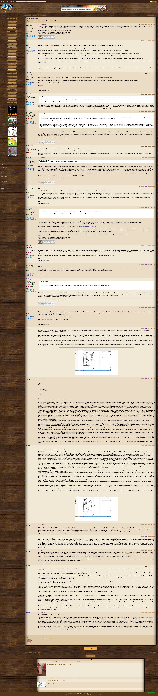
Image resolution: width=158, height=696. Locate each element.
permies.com (12, 92)
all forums (12, 102)
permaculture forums (12, 18)
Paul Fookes (28, 24)
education (12, 70)
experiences (12, 76)
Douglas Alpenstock (30, 145)
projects (12, 86)
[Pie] (11, 1)
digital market (12, 89)
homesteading (12, 31)
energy (12, 34)
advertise (63, 694)
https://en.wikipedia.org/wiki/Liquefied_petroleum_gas (86, 226)
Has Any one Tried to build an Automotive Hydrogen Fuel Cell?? (63, 661)
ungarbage (12, 47)
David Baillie (28, 93)
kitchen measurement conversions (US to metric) (60, 664)
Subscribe (7, 1)
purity (12, 44)
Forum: (28, 18)
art (12, 60)
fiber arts (12, 57)
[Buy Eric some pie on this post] (146, 73)
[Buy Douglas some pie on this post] (146, 146)
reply (90, 648)
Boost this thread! (91, 656)
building (12, 28)
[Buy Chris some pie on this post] (146, 40)
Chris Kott (28, 40)
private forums (12, 99)
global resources (12, 79)
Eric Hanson (28, 72)
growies (12, 21)
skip (12, 73)
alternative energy (34, 18)
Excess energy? (51, 683)
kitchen (12, 41)
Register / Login (153, 1)
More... (90, 688)
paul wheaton (93, 694)
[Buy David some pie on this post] (146, 94)
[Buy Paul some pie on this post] (146, 24)
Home (2, 1)
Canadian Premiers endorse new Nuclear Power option (61, 678)
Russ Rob (28, 327)
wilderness (12, 54)
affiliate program (68, 694)
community (12, 50)
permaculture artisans (12, 63)
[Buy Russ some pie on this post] (146, 328)
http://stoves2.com (51, 638)
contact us (59, 694)
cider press (12, 83)
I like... (27, 81)
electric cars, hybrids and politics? (56, 680)
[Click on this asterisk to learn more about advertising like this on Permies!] (107, 10)
